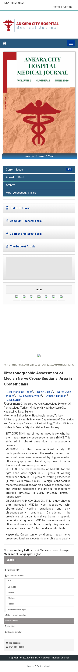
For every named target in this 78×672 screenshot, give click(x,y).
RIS (9, 581)
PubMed (11, 626)
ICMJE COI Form (19, 208)
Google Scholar (14, 632)
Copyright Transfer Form (25, 220)
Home (57, 6)
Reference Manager (16, 609)
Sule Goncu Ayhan (30, 395)
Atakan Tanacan (56, 395)
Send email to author (16, 615)
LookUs (30, 666)
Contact (68, 6)
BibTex (10, 592)
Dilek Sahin (13, 399)
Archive (10, 185)
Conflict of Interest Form (25, 233)
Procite (10, 604)
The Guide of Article (22, 246)
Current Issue (38, 169)
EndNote (11, 587)
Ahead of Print (15, 177)
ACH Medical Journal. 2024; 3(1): (19, 365)
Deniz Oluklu (44, 391)
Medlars (11, 598)
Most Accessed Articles (21, 192)
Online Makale (44, 666)
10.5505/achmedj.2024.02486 (60, 365)
